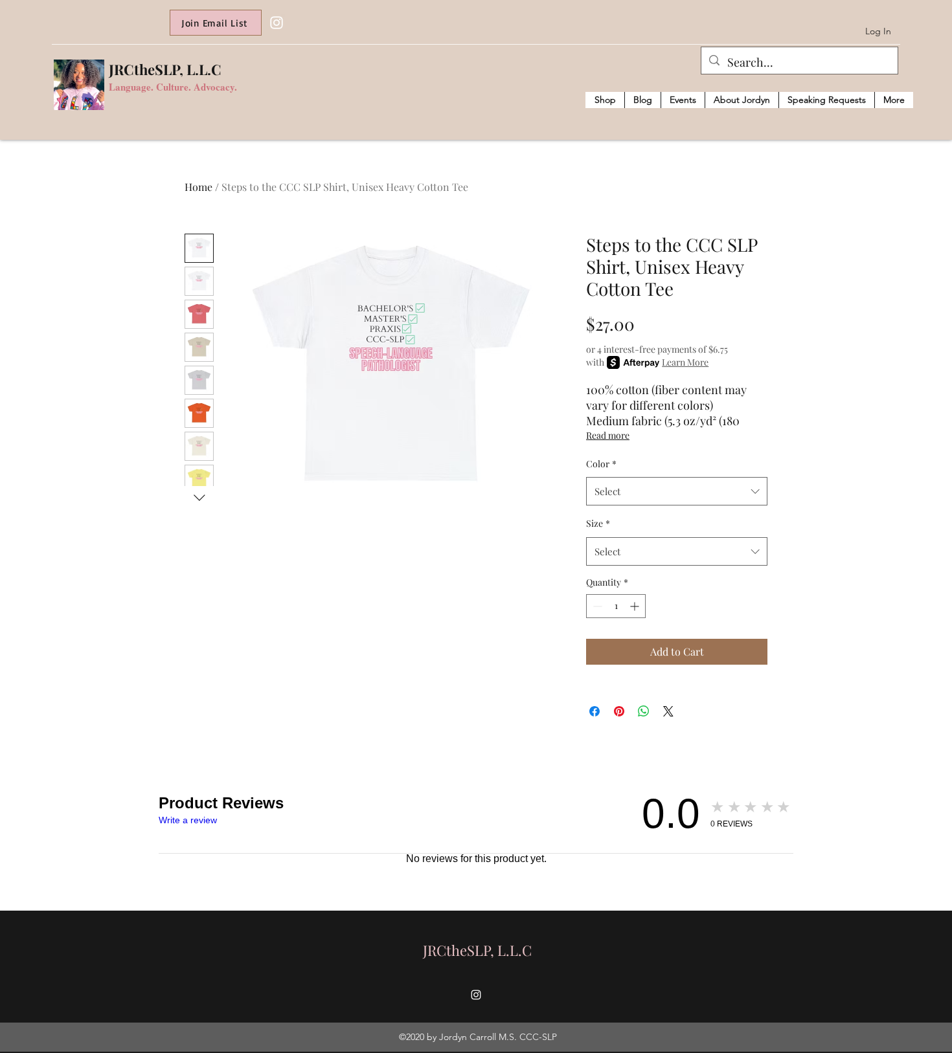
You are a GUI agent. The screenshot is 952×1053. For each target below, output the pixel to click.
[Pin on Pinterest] (619, 711)
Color (601, 464)
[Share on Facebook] (594, 711)
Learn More (685, 362)
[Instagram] (276, 22)
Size (598, 523)
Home (198, 187)
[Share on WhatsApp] (644, 711)
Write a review (188, 820)
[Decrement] (596, 606)
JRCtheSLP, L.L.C (165, 69)
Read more (607, 435)
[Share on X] (668, 711)
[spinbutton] (616, 606)
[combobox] (676, 491)
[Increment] (636, 606)
